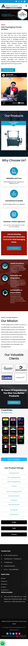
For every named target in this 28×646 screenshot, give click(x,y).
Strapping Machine (14, 473)
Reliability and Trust (14, 178)
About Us (4, 581)
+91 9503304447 (17, 559)
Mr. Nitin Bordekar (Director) (11, 555)
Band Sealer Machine (14, 496)
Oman (14, 534)
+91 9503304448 (8, 559)
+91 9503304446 (8, 562)
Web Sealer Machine (14, 504)
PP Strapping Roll (14, 514)
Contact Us (5, 590)
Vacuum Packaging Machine (14, 491)
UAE (14, 528)
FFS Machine (14, 500)
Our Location (14, 459)
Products (4, 584)
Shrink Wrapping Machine (14, 477)
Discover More (8, 70)
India (14, 522)
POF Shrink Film (14, 510)
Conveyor (14, 486)
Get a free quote (14, 248)
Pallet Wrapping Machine (14, 481)
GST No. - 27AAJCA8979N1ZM (11, 569)
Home (4, 578)
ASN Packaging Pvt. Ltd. (18, 627)
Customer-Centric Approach (14, 222)
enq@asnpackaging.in (9, 566)
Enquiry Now (14, 402)
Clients (4, 587)
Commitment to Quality (14, 201)
